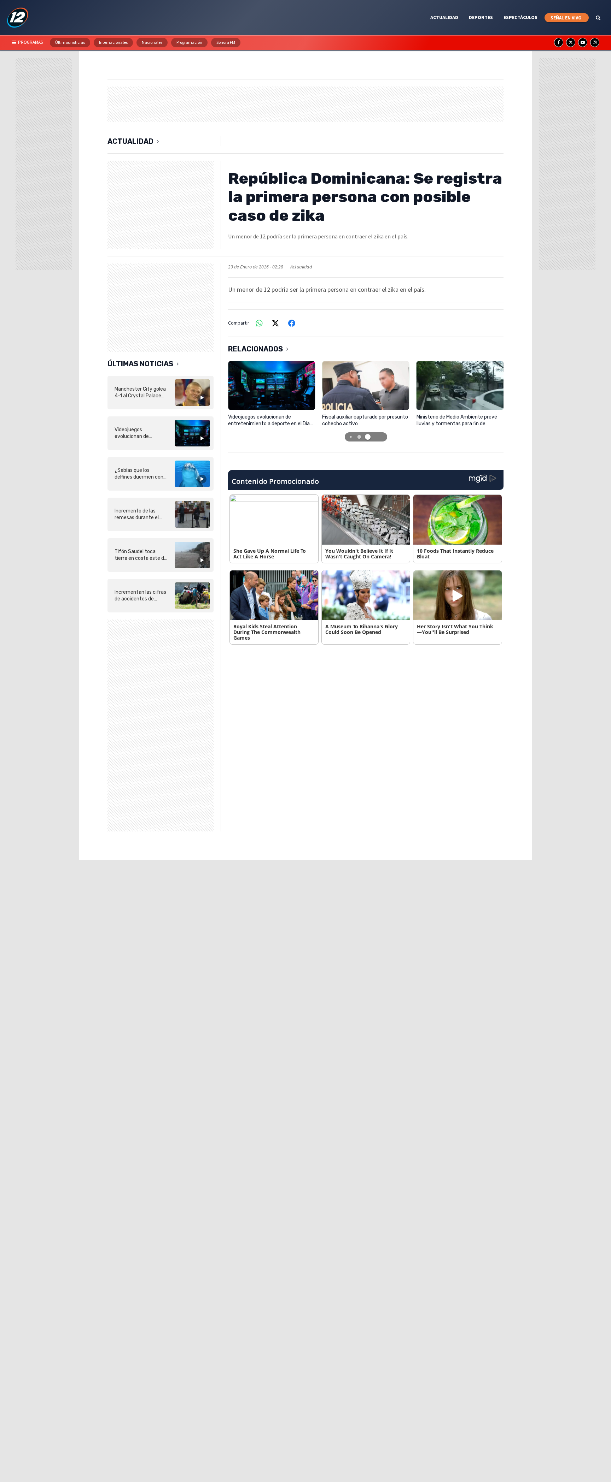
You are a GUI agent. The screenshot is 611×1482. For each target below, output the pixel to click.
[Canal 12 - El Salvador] (17, 17)
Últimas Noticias (140, 364)
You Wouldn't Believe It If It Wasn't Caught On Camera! (359, 553)
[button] (350, 437)
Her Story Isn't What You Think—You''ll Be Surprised (455, 629)
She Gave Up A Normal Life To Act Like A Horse (269, 553)
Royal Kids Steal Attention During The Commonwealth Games (267, 632)
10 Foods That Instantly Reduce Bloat (455, 553)
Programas (30, 42)
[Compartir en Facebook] (291, 323)
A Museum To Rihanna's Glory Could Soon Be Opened (361, 629)
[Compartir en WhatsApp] (259, 323)
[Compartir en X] (275, 323)
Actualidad (130, 141)
